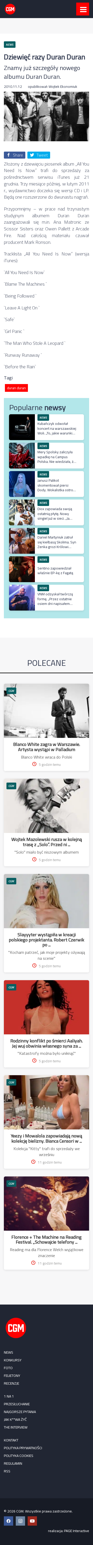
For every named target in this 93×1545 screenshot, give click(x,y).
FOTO (8, 1367)
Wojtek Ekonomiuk (63, 86)
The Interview (15, 1427)
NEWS (8, 1352)
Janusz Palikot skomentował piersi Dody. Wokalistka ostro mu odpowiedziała (55, 487)
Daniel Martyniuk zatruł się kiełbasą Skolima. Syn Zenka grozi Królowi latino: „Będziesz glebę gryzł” (56, 546)
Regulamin (13, 1463)
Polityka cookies (18, 1455)
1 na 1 (9, 1396)
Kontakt (11, 1440)
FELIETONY (12, 1375)
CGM (11, 691)
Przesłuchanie (17, 1404)
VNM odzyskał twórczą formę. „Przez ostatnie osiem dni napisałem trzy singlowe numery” (55, 601)
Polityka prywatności (23, 1448)
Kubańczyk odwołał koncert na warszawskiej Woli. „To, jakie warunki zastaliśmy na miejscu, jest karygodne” (56, 433)
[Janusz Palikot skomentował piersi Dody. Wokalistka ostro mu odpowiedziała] (22, 474)
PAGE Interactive (76, 1530)
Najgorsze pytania (20, 1411)
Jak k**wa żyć (15, 1419)
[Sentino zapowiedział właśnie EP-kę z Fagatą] (22, 559)
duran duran (16, 388)
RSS (7, 1471)
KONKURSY (12, 1360)
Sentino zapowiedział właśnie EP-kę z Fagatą (55, 570)
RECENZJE (11, 1383)
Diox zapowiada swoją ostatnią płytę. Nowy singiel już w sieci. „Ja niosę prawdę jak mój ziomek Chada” (54, 518)
